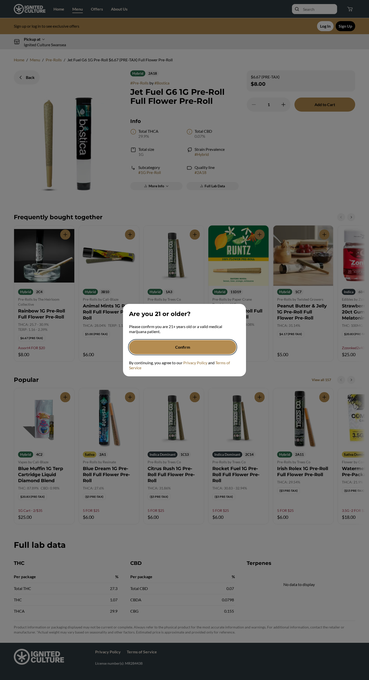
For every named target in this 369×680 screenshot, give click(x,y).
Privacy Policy (195, 362)
